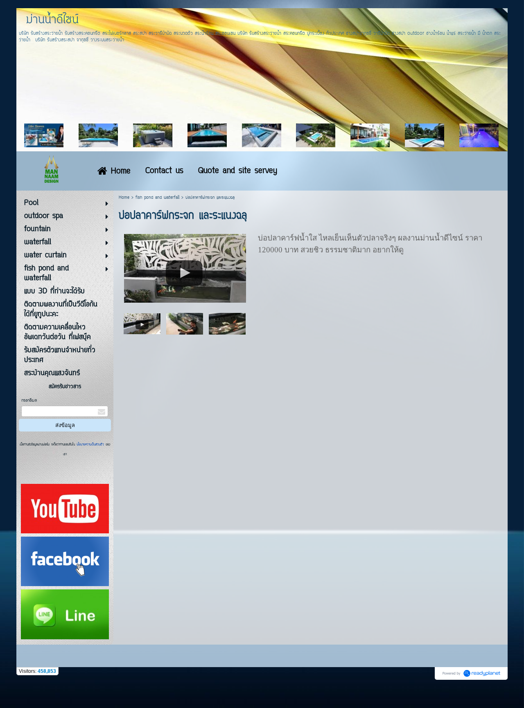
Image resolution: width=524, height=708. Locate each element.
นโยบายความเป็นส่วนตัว (90, 444)
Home (124, 198)
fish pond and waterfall (157, 198)
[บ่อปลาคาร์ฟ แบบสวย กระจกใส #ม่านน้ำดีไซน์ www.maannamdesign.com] (142, 323)
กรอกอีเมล (29, 401)
